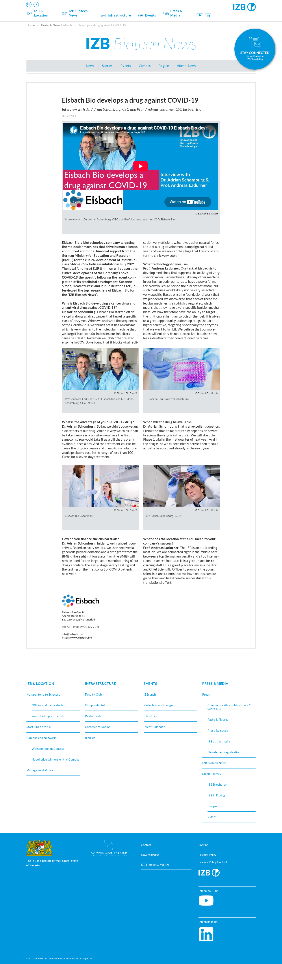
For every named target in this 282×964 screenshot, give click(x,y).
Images (212, 806)
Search (95, 10)
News (90, 66)
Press (206, 694)
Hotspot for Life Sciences (43, 694)
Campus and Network (41, 738)
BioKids (90, 738)
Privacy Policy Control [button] (213, 862)
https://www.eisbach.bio (77, 637)
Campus (145, 66)
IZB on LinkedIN (208, 15)
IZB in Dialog (216, 795)
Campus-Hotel (95, 705)
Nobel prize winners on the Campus (56, 759)
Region (164, 66)
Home (30, 25)
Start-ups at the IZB (40, 727)
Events (150, 15)
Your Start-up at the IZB (48, 716)
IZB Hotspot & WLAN (155, 864)
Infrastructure (119, 15)
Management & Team (41, 770)
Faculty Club (93, 694)
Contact (146, 845)
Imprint (203, 845)
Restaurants (93, 716)
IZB (141, 43)
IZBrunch (150, 694)
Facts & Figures (218, 719)
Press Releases (218, 730)
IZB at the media (219, 741)
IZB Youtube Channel (199, 15)
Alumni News (186, 66)
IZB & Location (41, 13)
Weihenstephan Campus (48, 748)
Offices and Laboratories (48, 705)
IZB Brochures (217, 784)
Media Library (211, 774)
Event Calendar (154, 727)
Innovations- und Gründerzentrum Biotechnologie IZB (63, 958)
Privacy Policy (208, 855)
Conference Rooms (97, 727)
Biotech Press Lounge (158, 705)
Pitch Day (150, 716)
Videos (212, 817)
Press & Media (176, 13)
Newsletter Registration (224, 752)
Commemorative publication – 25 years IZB (230, 707)
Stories (107, 66)
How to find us (150, 855)
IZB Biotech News (78, 13)
